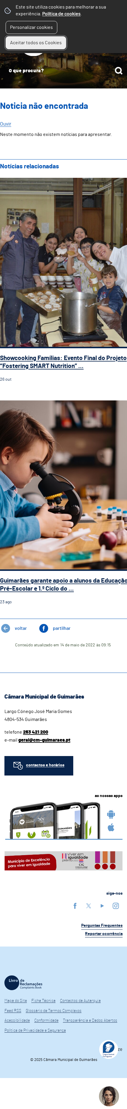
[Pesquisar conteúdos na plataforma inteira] (119, 70)
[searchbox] (63, 70)
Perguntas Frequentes (102, 926)
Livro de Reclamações (23, 982)
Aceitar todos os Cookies (36, 42)
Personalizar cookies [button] (31, 27)
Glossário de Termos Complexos (54, 1011)
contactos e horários (45, 765)
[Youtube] (102, 906)
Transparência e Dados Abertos (90, 1020)
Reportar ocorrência (104, 934)
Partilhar (62, 628)
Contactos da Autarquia (80, 1001)
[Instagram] (116, 906)
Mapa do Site (15, 1001)
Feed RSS (12, 1011)
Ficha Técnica (43, 1001)
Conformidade (46, 1020)
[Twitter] (88, 906)
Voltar (21, 628)
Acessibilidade (17, 1020)
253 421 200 (35, 732)
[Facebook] (75, 906)
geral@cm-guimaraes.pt (44, 740)
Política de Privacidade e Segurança (35, 1031)
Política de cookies (61, 13)
